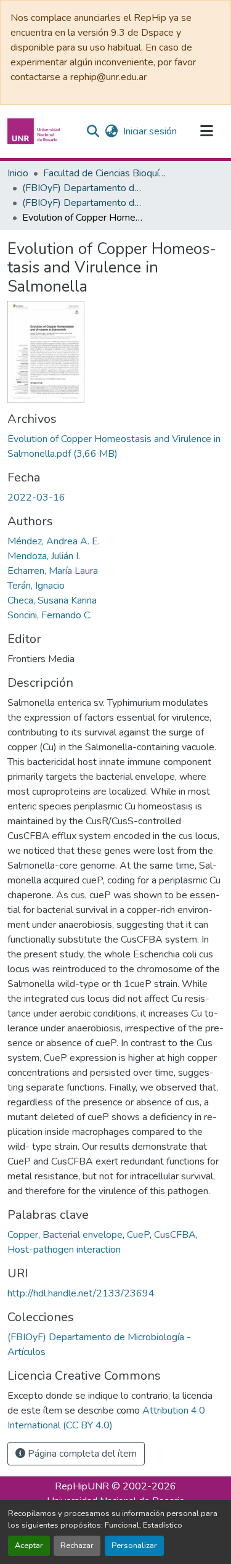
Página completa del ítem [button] (81, 1453)
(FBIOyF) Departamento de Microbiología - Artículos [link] (83, 203)
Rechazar (77, 1545)
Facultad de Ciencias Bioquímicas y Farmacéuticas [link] (104, 173)
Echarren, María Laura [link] (52, 571)
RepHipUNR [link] (82, 1486)
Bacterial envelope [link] (83, 1235)
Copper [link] (22, 1235)
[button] (35, 131)
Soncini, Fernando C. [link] (49, 615)
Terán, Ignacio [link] (36, 585)
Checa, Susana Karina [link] (52, 600)
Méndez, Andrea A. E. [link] (53, 541)
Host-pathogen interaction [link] (64, 1249)
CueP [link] (138, 1235)
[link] (115, 446)
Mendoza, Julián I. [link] (43, 556)
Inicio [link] (17, 173)
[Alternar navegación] (206, 131)
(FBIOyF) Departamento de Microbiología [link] (83, 188)
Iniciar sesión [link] (150, 131)
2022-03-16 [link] (36, 497)
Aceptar (29, 1545)
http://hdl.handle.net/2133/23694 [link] (81, 1293)
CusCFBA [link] (175, 1235)
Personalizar (134, 1545)
